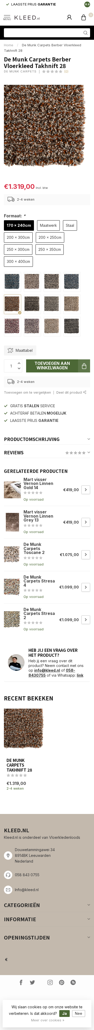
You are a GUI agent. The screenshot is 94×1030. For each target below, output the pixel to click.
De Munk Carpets (20, 71)
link (80, 675)
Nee (78, 1013)
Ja (64, 1013)
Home (8, 45)
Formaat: (15, 215)
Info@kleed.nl (27, 889)
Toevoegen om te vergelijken (27, 392)
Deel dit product (69, 392)
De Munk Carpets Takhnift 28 (19, 765)
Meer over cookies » (47, 1020)
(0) (66, 71)
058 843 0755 (27, 875)
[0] (83, 17)
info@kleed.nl (47, 670)
